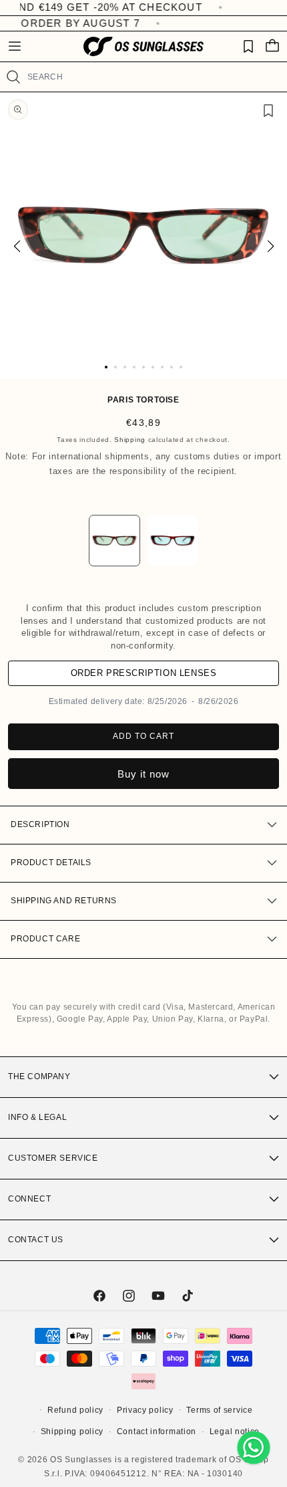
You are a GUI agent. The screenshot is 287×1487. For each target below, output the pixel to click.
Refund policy (75, 1410)
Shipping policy (72, 1431)
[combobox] (151, 77)
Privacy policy (145, 1410)
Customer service (53, 1158)
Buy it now (143, 774)
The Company (39, 1076)
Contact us (35, 1239)
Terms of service (219, 1410)
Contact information (156, 1431)
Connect (29, 1199)
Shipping (130, 439)
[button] (14, 46)
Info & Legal (37, 1117)
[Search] (13, 77)
